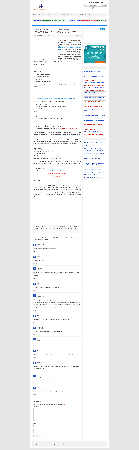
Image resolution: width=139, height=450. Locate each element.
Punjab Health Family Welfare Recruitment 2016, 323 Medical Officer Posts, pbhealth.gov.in (94, 164)
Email (35, 429)
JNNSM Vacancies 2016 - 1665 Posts (92, 101)
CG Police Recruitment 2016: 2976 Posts (45, 20)
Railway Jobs (65, 14)
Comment (35, 406)
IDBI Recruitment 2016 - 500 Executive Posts (94, 113)
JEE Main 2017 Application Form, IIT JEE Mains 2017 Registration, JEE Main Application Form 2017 (94, 178)
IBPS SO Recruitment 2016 (81, 20)
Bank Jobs (73, 14)
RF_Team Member (39, 35)
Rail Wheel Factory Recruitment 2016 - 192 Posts (94, 110)
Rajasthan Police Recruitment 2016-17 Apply (94, 95)
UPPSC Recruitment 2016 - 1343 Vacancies (93, 134)
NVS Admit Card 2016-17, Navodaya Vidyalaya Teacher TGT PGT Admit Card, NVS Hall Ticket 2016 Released (93, 144)
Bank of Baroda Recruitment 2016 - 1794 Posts (93, 77)
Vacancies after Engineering (56, 98)
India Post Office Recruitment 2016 (92, 117)
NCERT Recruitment (58, 219)
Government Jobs (41, 219)
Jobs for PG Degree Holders (69, 98)
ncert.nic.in (65, 219)
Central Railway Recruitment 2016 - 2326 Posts (94, 85)
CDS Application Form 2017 (90, 80)
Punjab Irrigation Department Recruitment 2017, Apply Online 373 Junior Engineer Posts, (94, 168)
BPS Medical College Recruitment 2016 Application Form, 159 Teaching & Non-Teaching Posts (94, 154)
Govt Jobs (56, 14)
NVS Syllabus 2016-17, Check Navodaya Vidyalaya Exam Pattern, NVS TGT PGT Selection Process (94, 149)
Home (34, 14)
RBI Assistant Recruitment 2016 (100, 20)
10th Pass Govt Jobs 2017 (90, 126)
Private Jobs (91, 14)
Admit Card (41, 14)
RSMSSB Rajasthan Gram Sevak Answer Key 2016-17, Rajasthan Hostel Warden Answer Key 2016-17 (45, 228)
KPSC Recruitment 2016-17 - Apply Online (93, 131)
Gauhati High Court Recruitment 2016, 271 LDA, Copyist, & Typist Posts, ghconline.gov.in (94, 159)
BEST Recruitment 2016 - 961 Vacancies (93, 124)
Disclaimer (64, 444)
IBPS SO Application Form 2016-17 (92, 71)
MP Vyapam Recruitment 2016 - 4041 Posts (94, 90)
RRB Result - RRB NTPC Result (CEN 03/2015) (94, 82)
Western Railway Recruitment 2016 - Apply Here (94, 121)
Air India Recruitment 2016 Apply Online (93, 104)
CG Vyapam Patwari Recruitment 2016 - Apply (94, 115)
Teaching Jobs (82, 14)
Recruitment (48, 219)
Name (35, 423)
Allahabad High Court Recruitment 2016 (93, 106)
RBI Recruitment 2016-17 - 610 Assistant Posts (94, 73)
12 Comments (78, 35)
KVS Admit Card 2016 (65, 20)
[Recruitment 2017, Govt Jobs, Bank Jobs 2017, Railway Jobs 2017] (40, 10)
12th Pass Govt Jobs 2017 (90, 129)
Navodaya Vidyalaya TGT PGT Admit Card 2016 (94, 87)
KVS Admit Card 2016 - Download (91, 92)
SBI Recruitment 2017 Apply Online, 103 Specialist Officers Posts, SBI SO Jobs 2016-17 (94, 173)
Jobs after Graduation (43, 98)
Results (49, 14)
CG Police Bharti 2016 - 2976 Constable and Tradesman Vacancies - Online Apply (94, 98)
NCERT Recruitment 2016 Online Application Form (69, 47)
